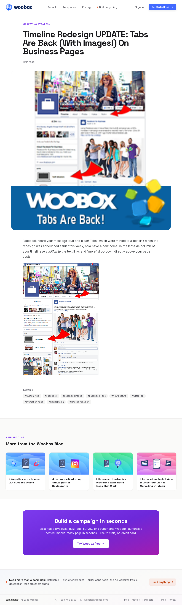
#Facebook (51, 396)
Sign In (139, 7)
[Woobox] (12, 600)
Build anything (108, 7)
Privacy (172, 599)
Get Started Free (160, 7)
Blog (126, 599)
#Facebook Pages (72, 396)
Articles (136, 599)
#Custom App (32, 396)
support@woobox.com (96, 599)
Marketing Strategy (36, 24)
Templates (69, 7)
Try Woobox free (89, 543)
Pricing (86, 7)
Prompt (51, 7)
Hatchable (148, 599)
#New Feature (118, 396)
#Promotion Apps (34, 402)
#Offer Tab (138, 396)
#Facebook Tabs (97, 396)
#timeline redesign (79, 402)
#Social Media (56, 402)
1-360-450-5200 (67, 599)
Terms (162, 599)
